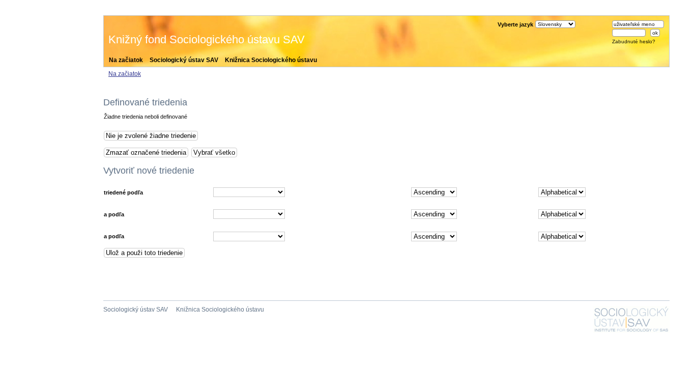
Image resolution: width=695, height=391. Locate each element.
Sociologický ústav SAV (184, 60)
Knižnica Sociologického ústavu (271, 60)
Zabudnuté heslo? (633, 41)
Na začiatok (126, 60)
